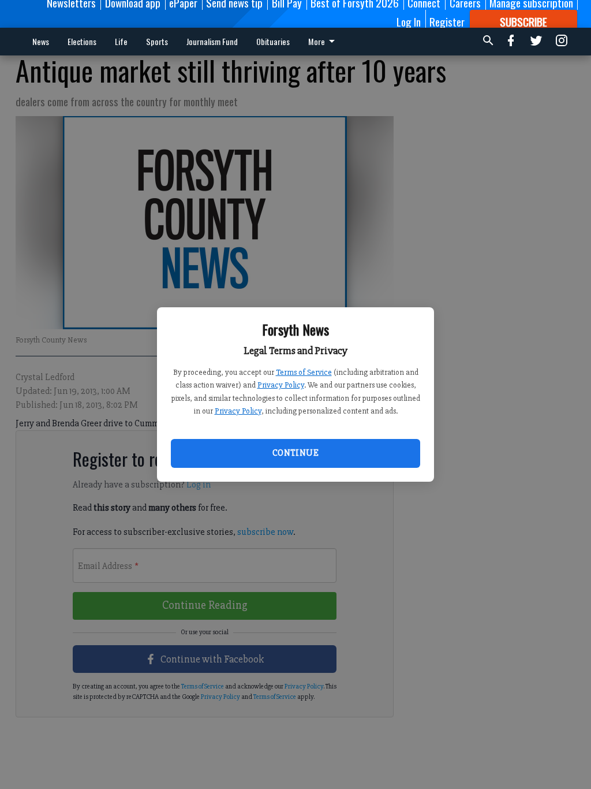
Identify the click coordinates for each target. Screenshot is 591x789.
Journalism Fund (212, 41)
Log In (409, 21)
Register (447, 21)
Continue (295, 453)
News (40, 41)
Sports (157, 41)
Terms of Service (304, 372)
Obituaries (273, 41)
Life (121, 41)
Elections (82, 41)
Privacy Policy (280, 385)
